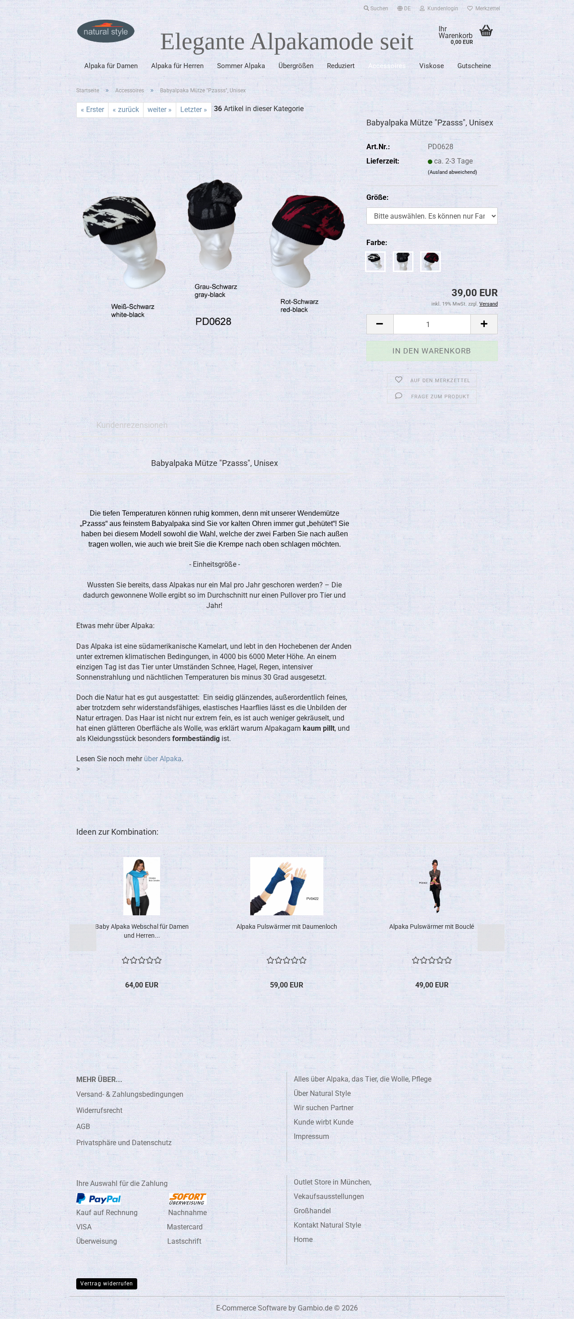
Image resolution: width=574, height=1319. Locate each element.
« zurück (126, 109)
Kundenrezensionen (132, 425)
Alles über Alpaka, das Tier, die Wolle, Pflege (362, 1079)
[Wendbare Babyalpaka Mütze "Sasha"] (214, 251)
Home (303, 1239)
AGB (83, 1126)
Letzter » (193, 109)
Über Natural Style (322, 1093)
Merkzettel (486, 8)
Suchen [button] (378, 8)
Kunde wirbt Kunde (323, 1122)
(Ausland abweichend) (452, 172)
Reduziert (341, 66)
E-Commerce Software (251, 1308)
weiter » (160, 109)
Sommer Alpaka (241, 66)
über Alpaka (163, 758)
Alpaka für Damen (111, 66)
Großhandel (312, 1211)
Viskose (431, 66)
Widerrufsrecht (99, 1110)
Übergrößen (295, 66)
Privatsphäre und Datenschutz (124, 1142)
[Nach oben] (549, 1305)
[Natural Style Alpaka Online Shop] (105, 31)
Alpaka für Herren (177, 66)
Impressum (311, 1136)
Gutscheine (474, 66)
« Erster (92, 109)
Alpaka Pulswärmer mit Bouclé (431, 926)
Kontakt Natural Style (327, 1225)
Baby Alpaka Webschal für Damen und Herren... (142, 931)
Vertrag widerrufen (106, 1283)
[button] (404, 6)
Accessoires (387, 66)
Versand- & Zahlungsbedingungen (129, 1094)
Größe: (377, 197)
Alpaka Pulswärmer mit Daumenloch (286, 926)
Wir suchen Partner (323, 1107)
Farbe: (376, 242)
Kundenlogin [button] (441, 8)
